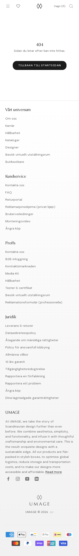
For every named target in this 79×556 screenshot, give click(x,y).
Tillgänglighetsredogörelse (25, 369)
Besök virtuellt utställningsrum (27, 154)
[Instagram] (17, 479)
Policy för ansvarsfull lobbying (27, 347)
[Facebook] (7, 479)
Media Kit (12, 273)
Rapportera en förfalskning (25, 376)
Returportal (13, 199)
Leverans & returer (19, 325)
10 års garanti (15, 361)
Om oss (11, 118)
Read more (53, 472)
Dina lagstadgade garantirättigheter (32, 398)
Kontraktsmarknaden (20, 266)
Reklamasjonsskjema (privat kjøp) (30, 206)
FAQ (8, 192)
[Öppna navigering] (8, 6)
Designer (12, 147)
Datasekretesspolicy (20, 333)
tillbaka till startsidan (39, 65)
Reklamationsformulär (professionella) (33, 302)
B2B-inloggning (16, 259)
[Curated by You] (17, 6)
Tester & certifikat (18, 288)
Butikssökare (14, 161)
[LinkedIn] (36, 479)
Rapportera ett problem (23, 383)
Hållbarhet (12, 133)
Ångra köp (13, 228)
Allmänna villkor (16, 354)
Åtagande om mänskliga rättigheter (31, 340)
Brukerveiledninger (19, 214)
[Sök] (71, 6)
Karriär (9, 125)
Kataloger (12, 140)
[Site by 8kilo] (52, 512)
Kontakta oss (14, 185)
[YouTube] (26, 479)
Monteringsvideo (18, 221)
